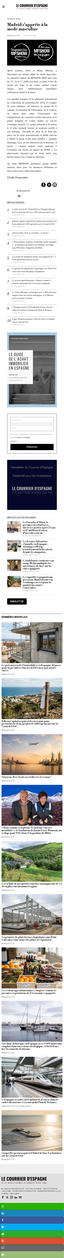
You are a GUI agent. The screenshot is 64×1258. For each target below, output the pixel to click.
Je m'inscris (32, 670)
